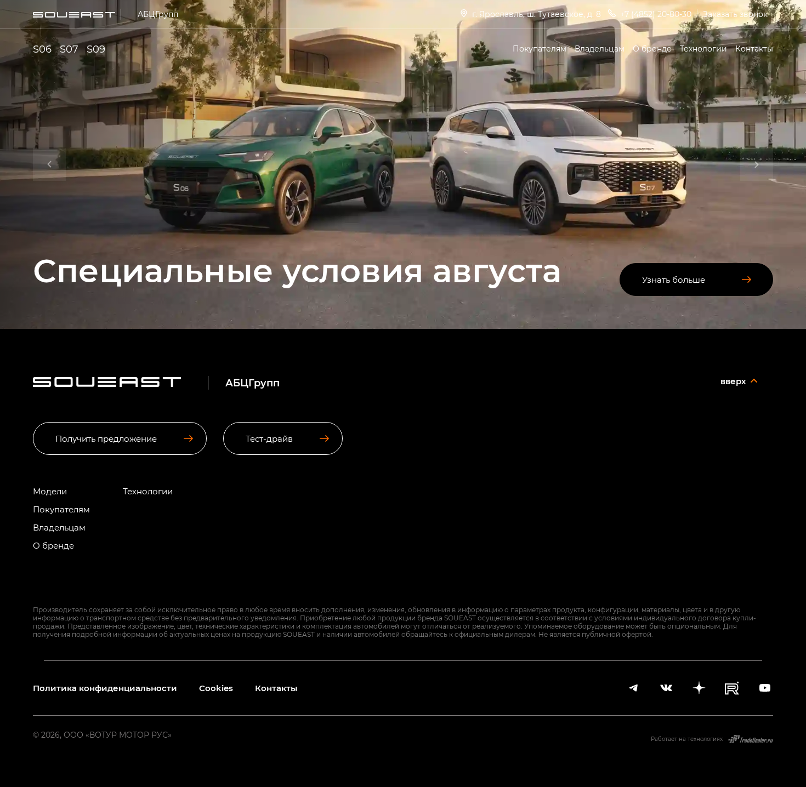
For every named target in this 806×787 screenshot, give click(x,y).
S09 (96, 48)
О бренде (652, 48)
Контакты (754, 48)
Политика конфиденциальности (105, 688)
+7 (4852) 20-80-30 (655, 14)
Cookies (216, 688)
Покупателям (539, 48)
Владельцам (600, 48)
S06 (42, 48)
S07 (69, 48)
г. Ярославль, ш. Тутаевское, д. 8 (536, 14)
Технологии (703, 48)
